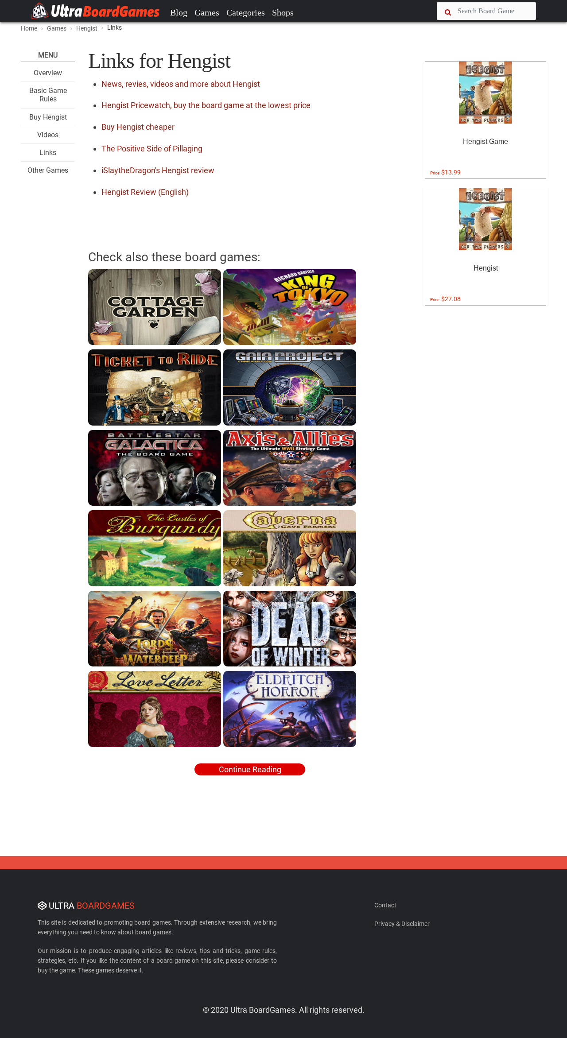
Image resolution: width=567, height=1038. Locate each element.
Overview (48, 73)
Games (206, 12)
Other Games (47, 170)
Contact (385, 905)
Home (29, 28)
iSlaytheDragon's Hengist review (157, 170)
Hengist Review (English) (145, 192)
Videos (47, 135)
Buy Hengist (48, 117)
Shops (283, 12)
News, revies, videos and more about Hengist (180, 84)
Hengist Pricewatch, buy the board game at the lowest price (206, 105)
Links (47, 152)
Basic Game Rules (48, 94)
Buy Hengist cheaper (138, 127)
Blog (178, 12)
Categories (245, 12)
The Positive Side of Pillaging (151, 148)
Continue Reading (250, 769)
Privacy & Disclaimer (402, 923)
